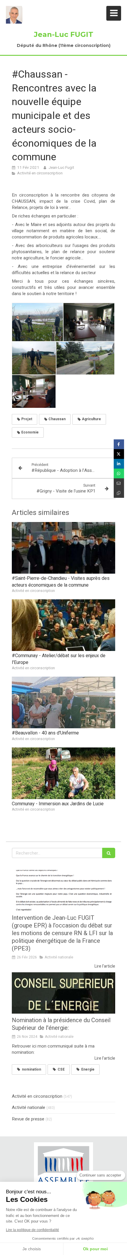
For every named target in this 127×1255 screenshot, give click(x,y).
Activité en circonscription (37, 1096)
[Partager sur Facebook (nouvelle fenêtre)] (119, 444)
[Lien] (63, 1168)
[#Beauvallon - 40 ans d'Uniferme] (63, 702)
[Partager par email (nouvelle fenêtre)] (119, 483)
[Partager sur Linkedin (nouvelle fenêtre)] (119, 464)
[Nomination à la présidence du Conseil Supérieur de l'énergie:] (63, 993)
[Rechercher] (108, 853)
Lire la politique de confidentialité (32, 1230)
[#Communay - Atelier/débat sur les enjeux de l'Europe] (63, 625)
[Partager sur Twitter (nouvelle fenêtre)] (119, 454)
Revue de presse (28, 1119)
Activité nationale (28, 1108)
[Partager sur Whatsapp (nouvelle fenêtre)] (119, 473)
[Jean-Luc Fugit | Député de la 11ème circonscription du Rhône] (14, 15)
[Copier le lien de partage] (119, 493)
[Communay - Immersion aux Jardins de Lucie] (63, 773)
